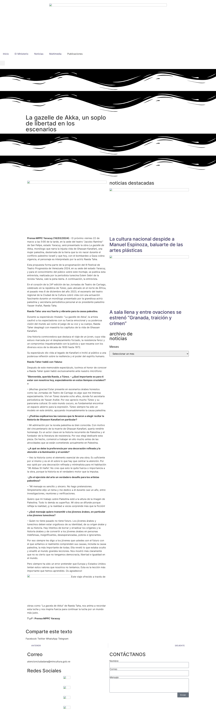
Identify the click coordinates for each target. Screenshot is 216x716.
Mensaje (114, 677)
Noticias (38, 53)
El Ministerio (21, 53)
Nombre (113, 661)
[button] (2, 63)
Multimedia (55, 53)
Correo (113, 669)
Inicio (6, 53)
